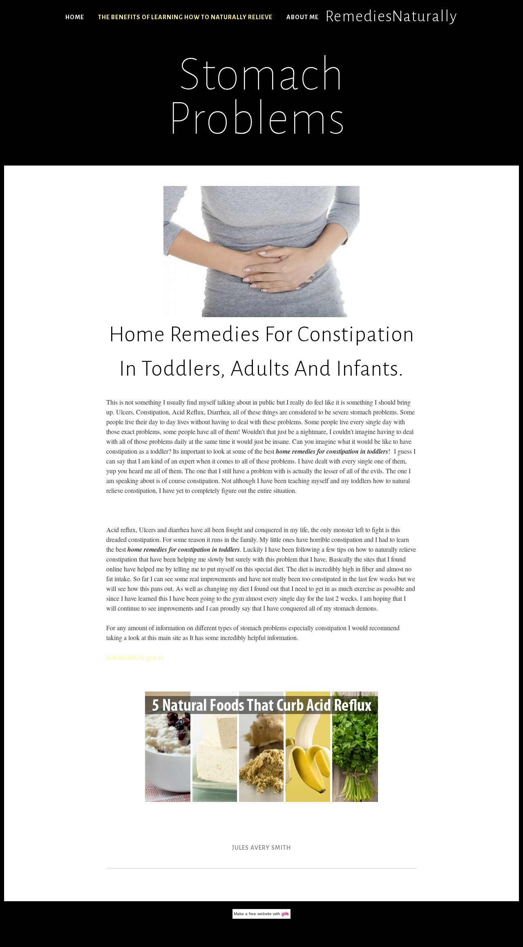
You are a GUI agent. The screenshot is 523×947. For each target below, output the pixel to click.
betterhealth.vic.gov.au (135, 657)
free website (260, 913)
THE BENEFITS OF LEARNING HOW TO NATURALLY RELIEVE (185, 17)
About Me (302, 17)
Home (74, 17)
